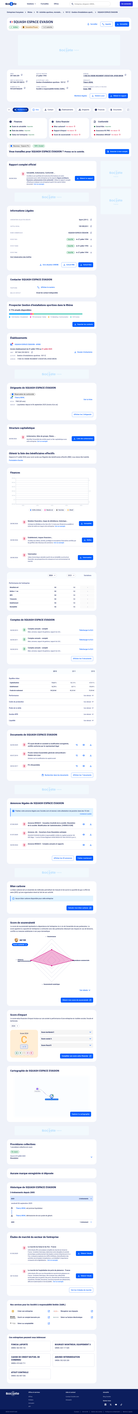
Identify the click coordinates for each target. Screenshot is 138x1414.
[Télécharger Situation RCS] (91, 239)
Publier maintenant (85, 858)
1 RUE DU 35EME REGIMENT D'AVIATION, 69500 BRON (103, 76)
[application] (52, 491)
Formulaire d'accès (16, 460)
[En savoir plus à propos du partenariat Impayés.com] (92, 1311)
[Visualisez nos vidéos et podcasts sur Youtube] (116, 1404)
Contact (50, 110)
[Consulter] (83, 744)
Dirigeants (85, 110)
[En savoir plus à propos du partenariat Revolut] (49, 1317)
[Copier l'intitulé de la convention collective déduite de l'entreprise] (91, 220)
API (29, 1406)
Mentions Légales (127, 1411)
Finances (101, 110)
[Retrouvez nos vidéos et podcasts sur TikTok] (121, 1404)
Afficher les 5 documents (82, 659)
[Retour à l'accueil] (12, 1393)
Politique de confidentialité (112, 1411)
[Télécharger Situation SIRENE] (91, 246)
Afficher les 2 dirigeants (82, 414)
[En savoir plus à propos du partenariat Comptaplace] (49, 1323)
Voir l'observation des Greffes (20, 257)
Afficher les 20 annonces (63, 858)
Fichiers (30, 1400)
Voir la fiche (88, 399)
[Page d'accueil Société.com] (11, 4)
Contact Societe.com (72, 1396)
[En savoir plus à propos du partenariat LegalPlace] (49, 1311)
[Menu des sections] (9, 110)
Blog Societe (107, 1396)
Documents (117, 110)
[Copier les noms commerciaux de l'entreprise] (91, 233)
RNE (89, 89)
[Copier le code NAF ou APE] (68, 81)
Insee (85, 89)
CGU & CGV (85, 1411)
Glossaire (69, 1400)
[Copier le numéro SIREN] (22, 75)
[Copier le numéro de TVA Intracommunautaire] (25, 88)
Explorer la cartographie (80, 1114)
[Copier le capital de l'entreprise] (91, 226)
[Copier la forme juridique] (67, 88)
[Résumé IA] (76, 744)
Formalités (45, 4)
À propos (76, 1411)
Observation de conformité (24, 394)
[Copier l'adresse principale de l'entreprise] (125, 75)
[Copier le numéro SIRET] (27, 81)
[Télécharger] (90, 744)
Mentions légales (80, 96)
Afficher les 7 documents (82, 775)
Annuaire (31, 1403)
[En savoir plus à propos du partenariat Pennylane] (92, 1317)
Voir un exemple (39, 184)
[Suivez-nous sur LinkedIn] (105, 1404)
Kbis (37, 110)
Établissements (67, 110)
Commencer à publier (86, 814)
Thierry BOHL (88, 82)
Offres (56, 4)
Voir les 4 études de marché (81, 1290)
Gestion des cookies (96, 1411)
